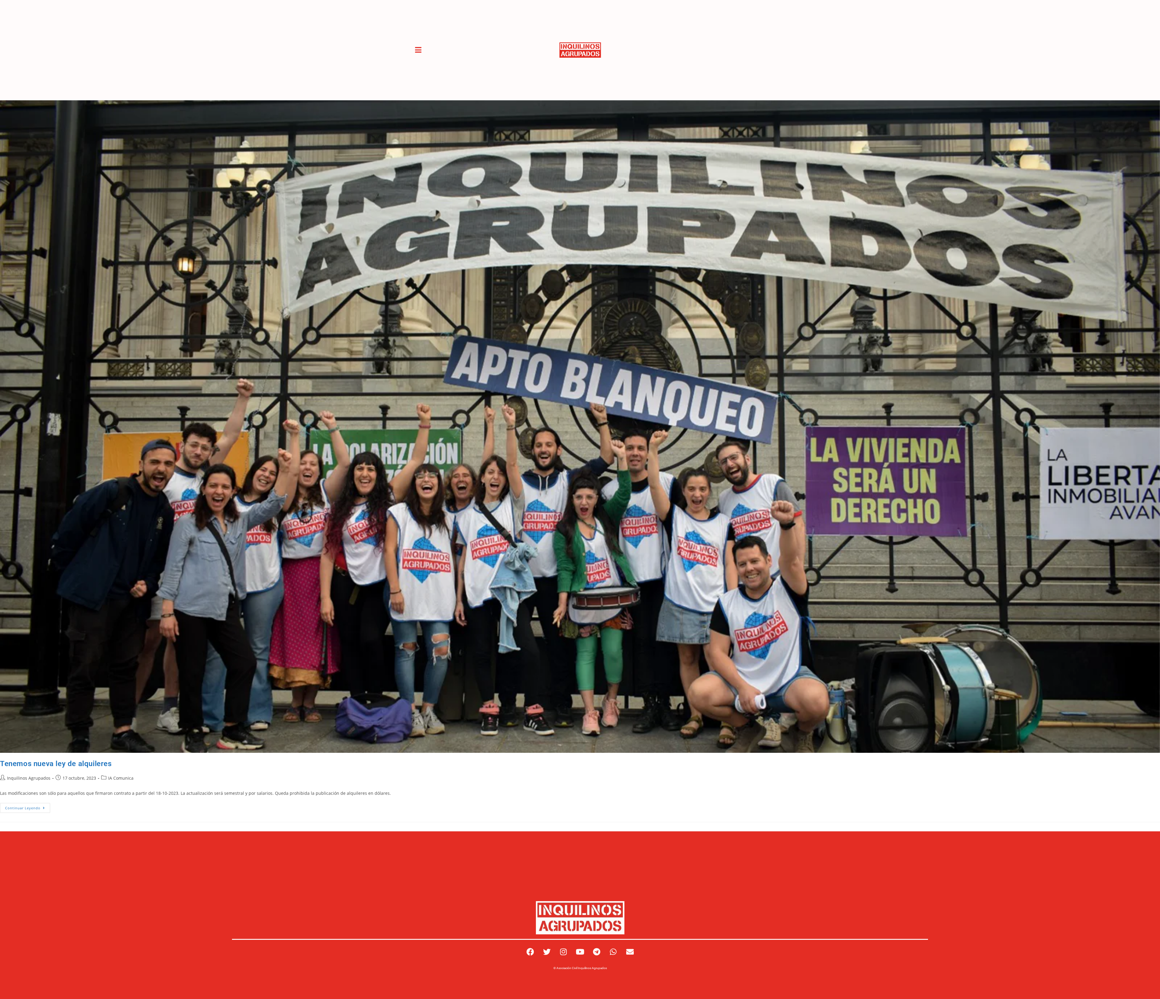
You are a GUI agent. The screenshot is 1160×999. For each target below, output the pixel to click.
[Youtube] (580, 951)
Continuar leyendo (27, 806)
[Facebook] (530, 951)
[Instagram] (563, 951)
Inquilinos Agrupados (28, 778)
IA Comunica (121, 778)
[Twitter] (546, 951)
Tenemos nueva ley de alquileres (56, 763)
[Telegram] (596, 951)
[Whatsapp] (613, 951)
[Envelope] (629, 951)
